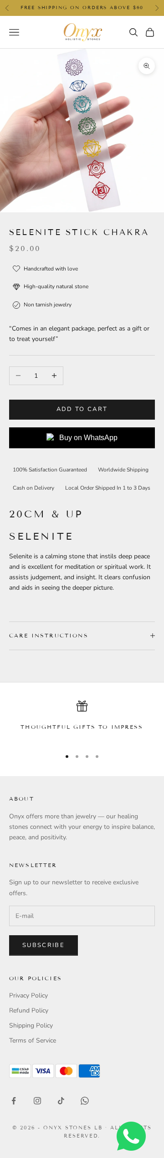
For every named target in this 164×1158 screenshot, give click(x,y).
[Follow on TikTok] (61, 1100)
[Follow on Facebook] (13, 1100)
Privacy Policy (28, 995)
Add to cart (82, 409)
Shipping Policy (31, 1025)
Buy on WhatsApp (88, 437)
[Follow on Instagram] (37, 1100)
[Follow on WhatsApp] (84, 1100)
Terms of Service (32, 1040)
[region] (82, 721)
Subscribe (43, 945)
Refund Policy (28, 1010)
